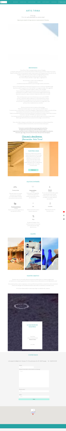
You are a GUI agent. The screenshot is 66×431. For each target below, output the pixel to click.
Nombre (20, 365)
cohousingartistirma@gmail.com (14, 361)
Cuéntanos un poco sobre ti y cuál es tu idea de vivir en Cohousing (29, 369)
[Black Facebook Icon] (64, 215)
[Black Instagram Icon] (64, 219)
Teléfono (20, 394)
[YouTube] (64, 212)
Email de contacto (22, 389)
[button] (16, 254)
